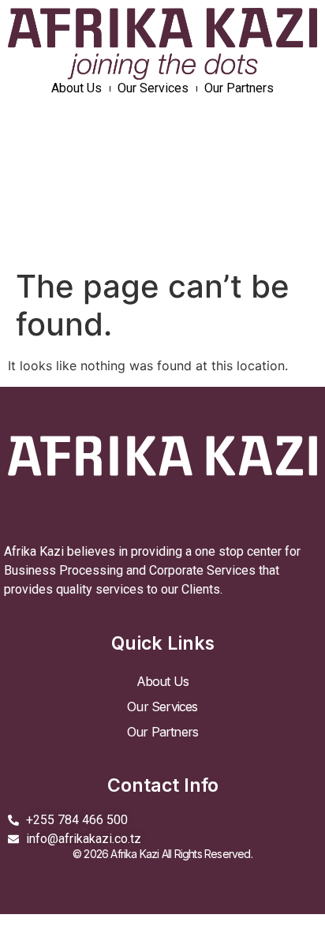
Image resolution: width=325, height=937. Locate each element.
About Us (76, 88)
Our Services (153, 88)
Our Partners (239, 88)
